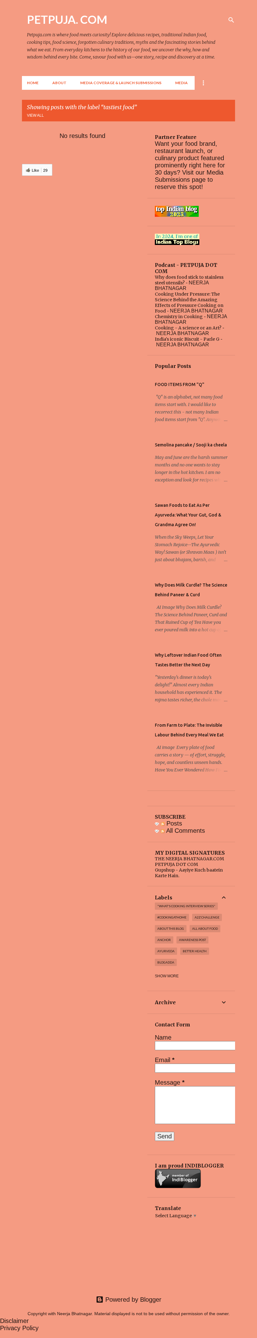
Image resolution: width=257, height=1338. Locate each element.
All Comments (185, 830)
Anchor (164, 940)
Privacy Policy (19, 1328)
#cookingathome (171, 917)
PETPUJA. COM (67, 19)
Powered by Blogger (132, 1299)
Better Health (195, 951)
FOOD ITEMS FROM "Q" (179, 384)
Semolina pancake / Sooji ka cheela (191, 444)
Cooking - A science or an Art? (188, 328)
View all (35, 115)
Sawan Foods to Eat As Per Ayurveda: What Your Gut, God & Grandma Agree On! (188, 515)
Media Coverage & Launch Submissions (120, 82)
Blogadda (165, 962)
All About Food (205, 928)
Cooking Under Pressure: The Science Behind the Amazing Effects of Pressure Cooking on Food (189, 302)
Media (181, 82)
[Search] (231, 20)
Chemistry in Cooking (179, 316)
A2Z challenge (207, 917)
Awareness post (192, 940)
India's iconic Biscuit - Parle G (187, 339)
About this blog (170, 928)
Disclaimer (14, 1320)
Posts (173, 823)
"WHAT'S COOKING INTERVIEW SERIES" (186, 906)
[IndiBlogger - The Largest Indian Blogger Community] (178, 1186)
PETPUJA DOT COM (176, 864)
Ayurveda (166, 951)
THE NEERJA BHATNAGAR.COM (189, 859)
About (59, 82)
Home (33, 82)
